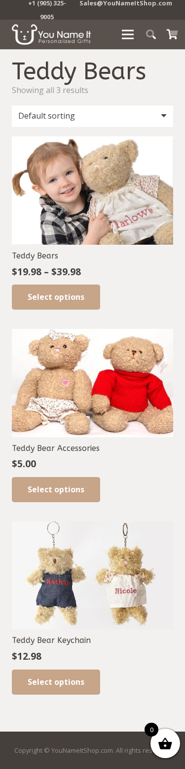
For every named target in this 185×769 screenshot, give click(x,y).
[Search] (151, 34)
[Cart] (173, 34)
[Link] (51, 34)
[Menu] (127, 34)
